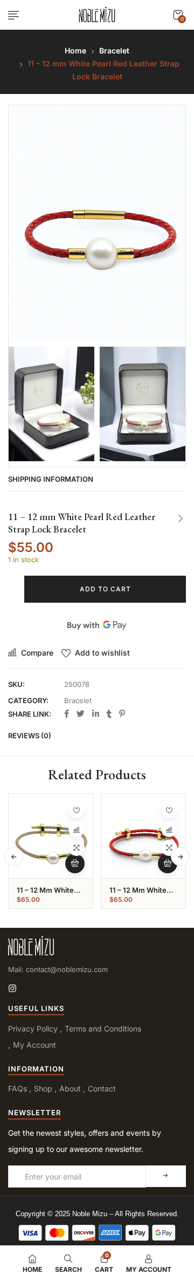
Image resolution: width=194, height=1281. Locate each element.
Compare (37, 652)
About (70, 1088)
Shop (43, 1088)
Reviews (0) (29, 735)
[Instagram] (12, 988)
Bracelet (114, 50)
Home (75, 50)
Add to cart (105, 589)
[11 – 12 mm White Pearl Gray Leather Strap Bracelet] (51, 836)
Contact (102, 1088)
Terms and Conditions (103, 1028)
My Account (34, 1044)
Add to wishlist (102, 652)
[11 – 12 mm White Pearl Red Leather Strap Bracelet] (143, 836)
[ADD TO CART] (75, 863)
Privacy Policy (33, 1028)
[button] (177, 15)
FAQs (17, 1088)
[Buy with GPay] (97, 625)
